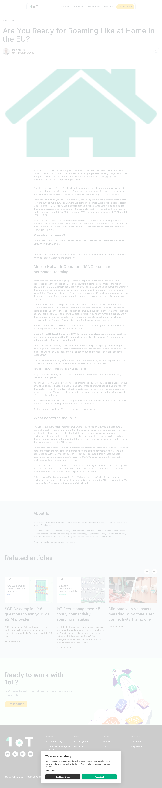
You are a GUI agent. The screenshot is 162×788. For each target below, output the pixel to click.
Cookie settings (63, 777)
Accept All (99, 777)
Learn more (50, 770)
